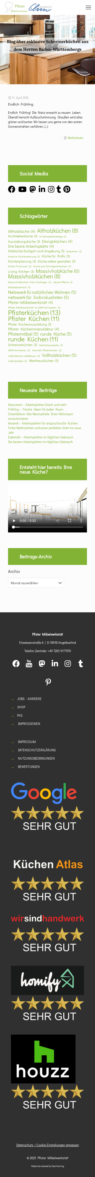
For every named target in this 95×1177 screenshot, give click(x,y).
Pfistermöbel (23, 333)
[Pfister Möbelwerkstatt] (28, 7)
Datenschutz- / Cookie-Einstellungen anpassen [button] (47, 1145)
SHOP (21, 707)
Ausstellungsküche (24, 241)
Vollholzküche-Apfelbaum (24, 356)
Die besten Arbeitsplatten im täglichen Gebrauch (40, 442)
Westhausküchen (43, 360)
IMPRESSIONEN (29, 723)
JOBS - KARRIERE (29, 699)
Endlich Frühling (20, 104)
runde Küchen (33, 339)
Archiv (14, 571)
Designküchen (57, 241)
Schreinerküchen (22, 344)
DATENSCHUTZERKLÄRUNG (37, 750)
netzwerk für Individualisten (38, 297)
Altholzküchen (57, 230)
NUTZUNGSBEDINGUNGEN (36, 758)
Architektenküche (22, 236)
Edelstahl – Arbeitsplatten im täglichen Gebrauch (40, 437)
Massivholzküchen (34, 276)
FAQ (19, 715)
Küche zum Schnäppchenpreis (52, 266)
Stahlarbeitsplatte (51, 345)
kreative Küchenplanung (24, 256)
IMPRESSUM (27, 742)
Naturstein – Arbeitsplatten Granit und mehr (37, 405)
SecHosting (58, 1166)
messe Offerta (63, 282)
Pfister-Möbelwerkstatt (30, 302)
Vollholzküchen (59, 355)
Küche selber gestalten (56, 261)
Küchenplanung (22, 261)
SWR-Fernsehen (19, 350)
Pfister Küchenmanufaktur (33, 329)
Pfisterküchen (34, 312)
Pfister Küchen (33, 318)
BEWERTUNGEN (29, 766)
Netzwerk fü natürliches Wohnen (42, 292)
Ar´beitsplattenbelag (52, 236)
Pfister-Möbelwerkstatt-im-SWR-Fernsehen (34, 307)
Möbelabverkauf (19, 287)
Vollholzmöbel (17, 361)
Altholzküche (21, 231)
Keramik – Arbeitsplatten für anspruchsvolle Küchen (43, 423)
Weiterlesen (75, 138)
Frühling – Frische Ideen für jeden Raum (35, 409)
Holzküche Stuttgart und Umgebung (36, 251)
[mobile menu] (88, 7)
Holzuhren (74, 251)
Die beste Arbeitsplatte (31, 246)
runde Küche (55, 333)
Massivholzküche (57, 271)
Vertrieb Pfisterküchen (47, 350)
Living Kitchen (21, 271)
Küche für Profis (56, 256)
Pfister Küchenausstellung (29, 324)
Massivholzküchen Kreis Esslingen (29, 282)
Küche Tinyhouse (19, 266)
